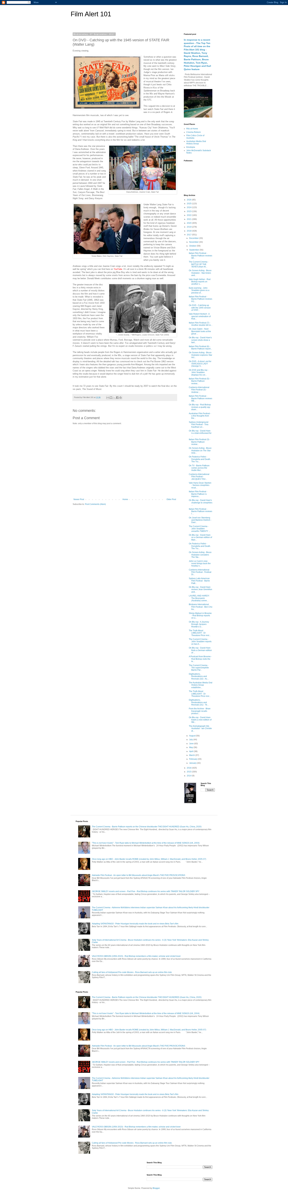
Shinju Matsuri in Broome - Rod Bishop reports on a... (200, 615)
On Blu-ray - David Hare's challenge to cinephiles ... (200, 502)
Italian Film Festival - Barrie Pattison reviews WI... (200, 255)
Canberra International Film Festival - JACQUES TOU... (199, 476)
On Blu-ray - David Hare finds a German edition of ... (200, 650)
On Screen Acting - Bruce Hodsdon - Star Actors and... (200, 272)
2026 (189, 200)
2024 (189, 207)
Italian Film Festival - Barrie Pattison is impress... (198, 494)
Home (125, 499)
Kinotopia (190, 147)
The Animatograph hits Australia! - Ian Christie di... (200, 728)
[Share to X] (114, 397)
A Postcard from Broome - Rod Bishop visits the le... (200, 659)
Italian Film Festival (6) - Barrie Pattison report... (200, 347)
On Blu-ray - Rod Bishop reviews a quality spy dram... (200, 407)
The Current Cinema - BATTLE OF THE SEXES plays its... (198, 264)
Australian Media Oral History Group (196, 142)
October (193, 246)
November (194, 242)
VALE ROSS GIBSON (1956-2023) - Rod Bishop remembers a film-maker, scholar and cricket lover (136, 956)
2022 (189, 215)
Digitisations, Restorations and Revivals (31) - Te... (199, 702)
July (191, 739)
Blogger (156, 1188)
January (193, 763)
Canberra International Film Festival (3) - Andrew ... (199, 389)
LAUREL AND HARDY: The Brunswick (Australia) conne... (199, 598)
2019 (189, 227)
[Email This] (108, 397)
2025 (189, 203)
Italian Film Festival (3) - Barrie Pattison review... (199, 441)
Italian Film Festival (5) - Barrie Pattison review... (199, 381)
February (193, 759)
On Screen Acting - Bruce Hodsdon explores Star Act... (200, 355)
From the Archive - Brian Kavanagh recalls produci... (199, 711)
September (194, 250)
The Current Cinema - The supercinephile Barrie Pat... (199, 667)
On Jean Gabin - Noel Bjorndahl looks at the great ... (200, 331)
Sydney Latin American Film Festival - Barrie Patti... (199, 580)
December (194, 238)
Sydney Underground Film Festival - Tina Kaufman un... (198, 424)
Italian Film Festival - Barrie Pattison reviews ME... (200, 398)
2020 (189, 223)
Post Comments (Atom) (95, 504)
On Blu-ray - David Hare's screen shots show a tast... (200, 340)
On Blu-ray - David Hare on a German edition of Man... (200, 537)
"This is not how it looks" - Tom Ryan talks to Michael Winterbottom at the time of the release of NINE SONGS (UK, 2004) (146, 843)
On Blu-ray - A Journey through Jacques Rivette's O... (199, 624)
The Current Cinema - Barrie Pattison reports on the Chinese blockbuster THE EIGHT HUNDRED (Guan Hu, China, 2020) (147, 826)
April (191, 751)
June (191, 743)
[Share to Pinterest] (120, 397)
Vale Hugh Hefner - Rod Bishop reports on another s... (199, 281)
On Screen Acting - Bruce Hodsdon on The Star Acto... (200, 450)
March (192, 755)
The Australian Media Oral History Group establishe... (200, 685)
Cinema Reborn (193, 132)
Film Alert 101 (91, 14)
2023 (189, 211)
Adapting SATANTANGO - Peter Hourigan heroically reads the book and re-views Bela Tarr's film (135, 924)
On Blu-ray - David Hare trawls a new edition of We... (200, 719)
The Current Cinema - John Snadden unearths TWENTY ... (199, 528)
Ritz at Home (192, 129)
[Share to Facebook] (117, 397)
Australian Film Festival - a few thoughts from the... (200, 415)
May (191, 747)
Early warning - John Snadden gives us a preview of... (199, 290)
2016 (189, 768)
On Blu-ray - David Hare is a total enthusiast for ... (200, 433)
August (192, 736)
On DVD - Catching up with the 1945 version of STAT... (200, 307)
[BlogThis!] (111, 397)
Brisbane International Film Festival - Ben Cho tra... (200, 606)
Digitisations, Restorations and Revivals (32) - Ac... (199, 676)
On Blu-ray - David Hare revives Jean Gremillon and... (200, 589)
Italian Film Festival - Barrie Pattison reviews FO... (200, 299)
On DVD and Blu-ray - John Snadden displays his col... (198, 372)
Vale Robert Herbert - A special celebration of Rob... (200, 316)
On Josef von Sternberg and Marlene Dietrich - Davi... (200, 520)
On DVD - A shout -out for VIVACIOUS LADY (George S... (200, 363)
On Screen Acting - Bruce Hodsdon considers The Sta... (200, 554)
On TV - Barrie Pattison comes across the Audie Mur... (199, 468)
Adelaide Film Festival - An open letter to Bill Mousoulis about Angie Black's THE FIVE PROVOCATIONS (138, 875)
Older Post (171, 499)
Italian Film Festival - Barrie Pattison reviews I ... (200, 511)
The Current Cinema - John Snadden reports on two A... (200, 641)
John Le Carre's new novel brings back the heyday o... (200, 563)
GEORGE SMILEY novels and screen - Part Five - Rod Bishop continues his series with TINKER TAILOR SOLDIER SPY (145, 891)
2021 (189, 219)
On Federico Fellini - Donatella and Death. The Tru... (200, 459)
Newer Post (79, 499)
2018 (189, 231)
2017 (189, 235)
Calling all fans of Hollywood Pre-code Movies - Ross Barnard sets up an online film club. (132, 972)
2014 (189, 776)
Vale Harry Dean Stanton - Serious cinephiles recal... (200, 485)
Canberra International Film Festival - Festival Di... (200, 572)
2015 (189, 772)
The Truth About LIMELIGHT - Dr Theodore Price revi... (200, 633)
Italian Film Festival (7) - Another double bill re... (200, 324)
